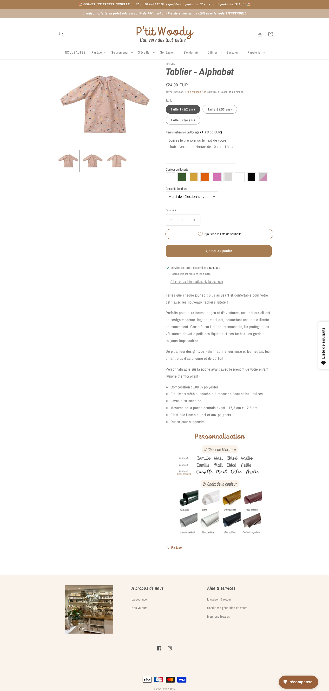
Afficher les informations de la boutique (197, 281)
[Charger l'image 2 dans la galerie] (93, 161)
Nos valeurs (140, 608)
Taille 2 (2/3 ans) (220, 109)
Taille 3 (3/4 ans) (183, 120)
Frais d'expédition (195, 92)
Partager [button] (177, 547)
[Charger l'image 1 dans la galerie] (68, 161)
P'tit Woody (169, 688)
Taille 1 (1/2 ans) (183, 109)
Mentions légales (218, 616)
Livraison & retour (219, 599)
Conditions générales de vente (227, 608)
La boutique (139, 599)
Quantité (171, 210)
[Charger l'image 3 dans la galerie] (117, 161)
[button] (61, 34)
